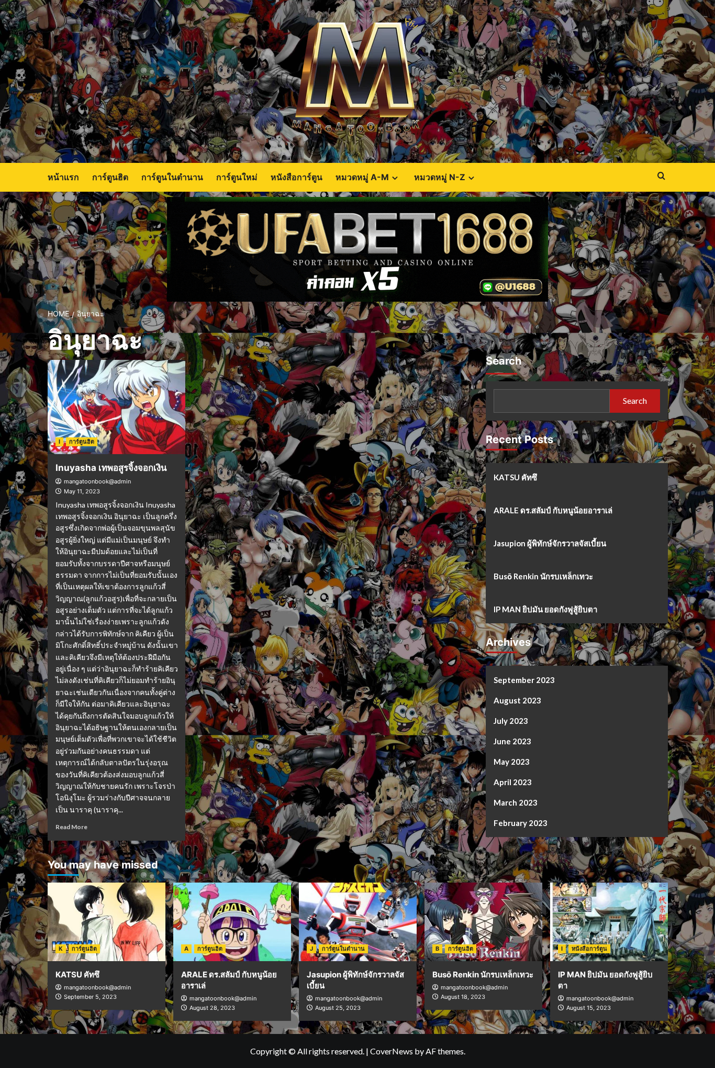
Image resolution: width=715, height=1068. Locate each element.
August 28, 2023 (212, 1007)
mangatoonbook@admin (97, 481)
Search (503, 360)
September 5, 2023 (90, 996)
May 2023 (512, 761)
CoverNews (391, 1051)
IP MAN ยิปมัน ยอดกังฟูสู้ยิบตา (545, 608)
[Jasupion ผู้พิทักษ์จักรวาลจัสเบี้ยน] (358, 922)
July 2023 (511, 720)
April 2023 (513, 781)
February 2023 (521, 822)
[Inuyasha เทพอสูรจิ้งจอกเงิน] (117, 407)
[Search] (661, 176)
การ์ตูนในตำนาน (172, 177)
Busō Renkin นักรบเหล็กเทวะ (543, 575)
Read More (71, 827)
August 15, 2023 (588, 1007)
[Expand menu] (395, 177)
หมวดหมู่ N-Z (439, 177)
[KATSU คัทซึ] (106, 922)
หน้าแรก (63, 177)
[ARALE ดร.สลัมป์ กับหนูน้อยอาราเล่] (232, 922)
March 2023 (516, 802)
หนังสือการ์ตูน (296, 177)
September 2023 (524, 679)
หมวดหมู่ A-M (362, 177)
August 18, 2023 (463, 996)
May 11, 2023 (82, 491)
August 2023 (517, 699)
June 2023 (512, 740)
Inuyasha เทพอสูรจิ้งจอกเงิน (111, 468)
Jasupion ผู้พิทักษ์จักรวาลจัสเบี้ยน (550, 542)
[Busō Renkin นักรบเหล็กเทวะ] (483, 922)
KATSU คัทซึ (515, 476)
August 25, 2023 (338, 1007)
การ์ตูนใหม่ (237, 177)
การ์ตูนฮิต (110, 177)
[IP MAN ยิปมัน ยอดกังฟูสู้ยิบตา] (609, 922)
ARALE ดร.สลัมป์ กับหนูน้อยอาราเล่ (553, 509)
